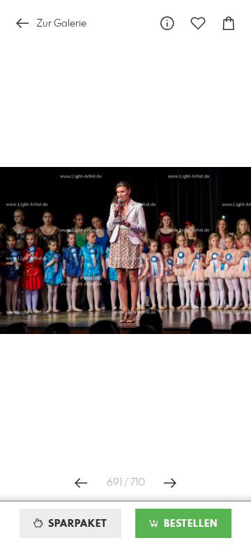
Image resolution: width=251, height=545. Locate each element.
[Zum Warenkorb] (228, 23)
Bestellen (189, 524)
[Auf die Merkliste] (198, 23)
